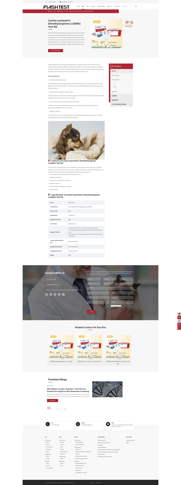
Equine (62, 442)
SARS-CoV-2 (78, 449)
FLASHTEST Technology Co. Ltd (58, 482)
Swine (61, 444)
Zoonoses (48, 449)
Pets (83, 6)
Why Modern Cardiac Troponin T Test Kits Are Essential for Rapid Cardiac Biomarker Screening (68, 390)
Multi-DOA (78, 470)
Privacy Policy (99, 482)
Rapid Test (114, 91)
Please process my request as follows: (95, 305)
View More (52, 400)
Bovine (62, 449)
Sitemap (91, 482)
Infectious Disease (80, 444)
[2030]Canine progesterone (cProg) (61, 361)
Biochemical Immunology (104, 442)
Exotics (48, 451)
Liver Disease (79, 468)
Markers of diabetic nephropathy (83, 451)
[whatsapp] (179, 321)
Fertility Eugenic (79, 442)
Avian (61, 447)
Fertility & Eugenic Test (81, 463)
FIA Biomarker (60, 11)
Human (93, 6)
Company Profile (130, 440)
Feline (114, 84)
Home (78, 6)
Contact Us (117, 6)
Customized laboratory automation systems (108, 452)
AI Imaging (100, 445)
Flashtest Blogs (57, 379)
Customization (101, 6)
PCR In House (115, 75)
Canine (66, 11)
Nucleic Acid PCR (101, 440)
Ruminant (62, 454)
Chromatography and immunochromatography (109, 449)
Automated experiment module (105, 456)
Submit (91, 312)
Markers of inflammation (81, 458)
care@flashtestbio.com (67, 2)
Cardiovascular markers (81, 456)
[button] (51, 408)
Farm (87, 6)
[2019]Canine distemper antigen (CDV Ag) (118, 362)
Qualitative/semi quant (81, 472)
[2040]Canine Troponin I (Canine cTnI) (89, 361)
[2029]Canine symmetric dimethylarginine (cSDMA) (81, 11)
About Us (109, 6)
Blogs (127, 442)
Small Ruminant (64, 451)
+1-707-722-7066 (55, 425)
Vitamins (78, 454)
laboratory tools (101, 454)
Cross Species (49, 447)
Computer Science (102, 447)
